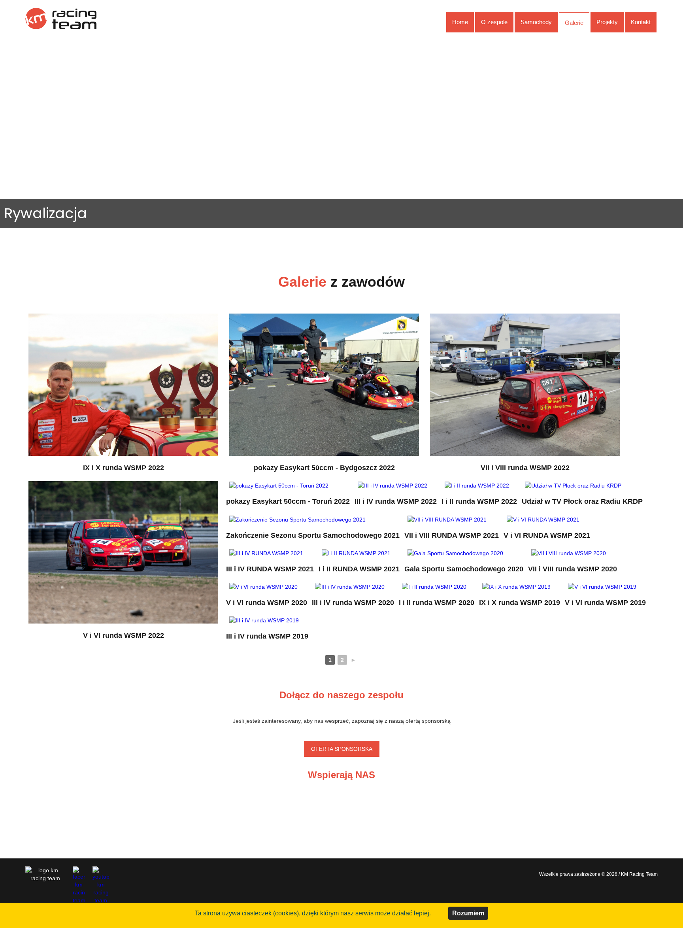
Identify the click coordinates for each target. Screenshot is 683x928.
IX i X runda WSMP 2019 (519, 603)
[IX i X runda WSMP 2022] (123, 384)
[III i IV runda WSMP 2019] (264, 620)
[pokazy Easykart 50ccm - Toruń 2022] (278, 485)
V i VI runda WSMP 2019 (605, 603)
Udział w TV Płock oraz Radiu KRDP (582, 501)
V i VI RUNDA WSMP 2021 (547, 535)
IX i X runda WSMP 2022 (123, 468)
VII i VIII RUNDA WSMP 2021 (451, 535)
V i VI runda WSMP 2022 (123, 635)
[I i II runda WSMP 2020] (434, 586)
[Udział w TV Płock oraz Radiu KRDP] (573, 485)
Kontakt (641, 22)
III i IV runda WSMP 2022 (396, 501)
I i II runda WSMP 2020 (436, 603)
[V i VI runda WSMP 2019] (602, 586)
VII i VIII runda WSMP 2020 (572, 569)
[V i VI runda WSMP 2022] (123, 552)
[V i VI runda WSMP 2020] (263, 586)
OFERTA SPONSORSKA (341, 749)
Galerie (574, 22)
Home (460, 22)
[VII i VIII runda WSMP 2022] (525, 384)
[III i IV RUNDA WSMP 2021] (266, 553)
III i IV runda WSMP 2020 (353, 603)
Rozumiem (468, 913)
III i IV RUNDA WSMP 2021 (270, 569)
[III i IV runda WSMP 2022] (392, 485)
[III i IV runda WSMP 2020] (350, 586)
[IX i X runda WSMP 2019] (516, 586)
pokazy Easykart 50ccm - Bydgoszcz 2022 (324, 468)
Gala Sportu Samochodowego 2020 (463, 569)
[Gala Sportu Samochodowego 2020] (455, 553)
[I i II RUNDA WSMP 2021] (356, 553)
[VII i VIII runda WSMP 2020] (568, 553)
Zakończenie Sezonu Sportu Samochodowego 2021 (313, 535)
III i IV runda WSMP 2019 (267, 636)
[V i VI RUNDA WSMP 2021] (543, 519)
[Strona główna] (60, 18)
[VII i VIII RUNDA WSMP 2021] (447, 519)
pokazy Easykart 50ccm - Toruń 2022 (288, 501)
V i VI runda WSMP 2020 (266, 603)
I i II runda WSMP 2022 (479, 501)
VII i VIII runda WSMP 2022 (525, 468)
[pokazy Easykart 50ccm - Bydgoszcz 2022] (324, 384)
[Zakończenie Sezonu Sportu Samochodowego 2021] (297, 519)
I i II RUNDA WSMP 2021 (359, 569)
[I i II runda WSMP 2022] (477, 485)
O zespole (494, 22)
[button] (12, 146)
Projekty (607, 22)
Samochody (536, 22)
